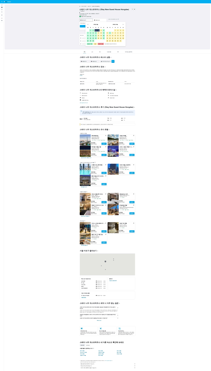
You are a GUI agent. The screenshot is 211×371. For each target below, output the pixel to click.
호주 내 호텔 (82, 350)
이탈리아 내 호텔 (83, 355)
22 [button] (90, 38)
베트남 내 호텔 (119, 353)
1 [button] (90, 30)
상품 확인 (104, 143)
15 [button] (90, 35)
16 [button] (93, 35)
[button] (2, 1)
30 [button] (93, 40)
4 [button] (98, 30)
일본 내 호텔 (119, 352)
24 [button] (95, 38)
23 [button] (93, 38)
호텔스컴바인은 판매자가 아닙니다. (87, 363)
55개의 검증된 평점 (87, 16)
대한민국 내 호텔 (101, 352)
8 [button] (90, 33)
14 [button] (87, 35)
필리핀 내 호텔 (100, 353)
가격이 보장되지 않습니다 (108, 360)
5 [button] (107, 33)
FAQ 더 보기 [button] (99, 320)
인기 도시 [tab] (88, 345)
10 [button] (95, 33)
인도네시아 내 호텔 (83, 352)
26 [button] (101, 38)
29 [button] (90, 40)
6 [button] (103, 30)
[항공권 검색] (1, 5)
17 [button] (95, 35)
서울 (88, 6)
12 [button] (101, 33)
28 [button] (87, 40)
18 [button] (98, 35)
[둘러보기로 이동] (1, 12)
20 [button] (103, 35)
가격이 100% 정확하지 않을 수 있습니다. (88, 367)
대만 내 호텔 (100, 350)
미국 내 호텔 (82, 353)
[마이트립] (1, 15)
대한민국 (82, 6)
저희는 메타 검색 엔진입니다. (86, 365)
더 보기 (81, 75)
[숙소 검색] (1, 7)
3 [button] (120, 30)
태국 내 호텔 (100, 355)
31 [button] (120, 40)
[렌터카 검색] (1, 10)
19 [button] (101, 35)
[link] (86, 158)
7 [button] (112, 33)
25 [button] (98, 38)
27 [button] (103, 38)
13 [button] (103, 33)
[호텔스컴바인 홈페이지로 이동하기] (7, 1)
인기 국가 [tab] (82, 345)
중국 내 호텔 (119, 350)
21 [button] (87, 38)
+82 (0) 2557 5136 (83, 15)
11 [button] (98, 33)
